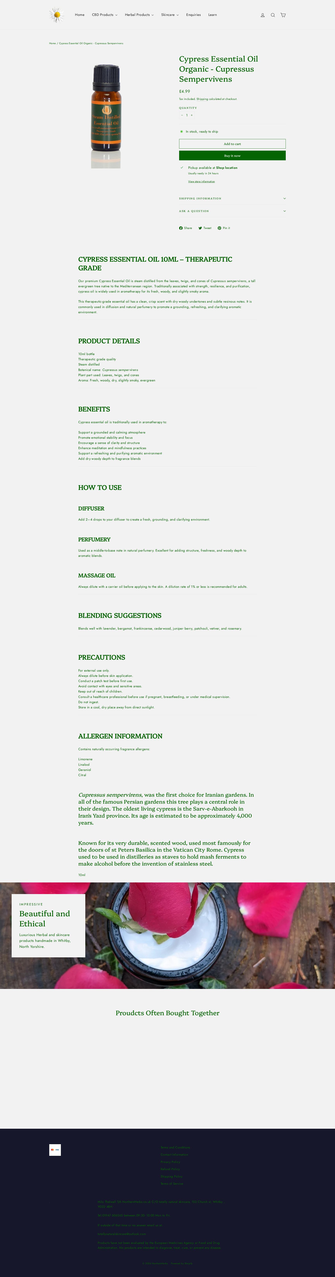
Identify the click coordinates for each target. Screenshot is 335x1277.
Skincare (168, 14)
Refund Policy (170, 1169)
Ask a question (194, 211)
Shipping (202, 99)
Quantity (188, 107)
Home (79, 14)
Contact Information (174, 1154)
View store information (201, 181)
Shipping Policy (171, 1176)
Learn (212, 14)
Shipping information (200, 198)
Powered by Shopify (182, 1263)
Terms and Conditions (175, 1147)
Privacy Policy (170, 1162)
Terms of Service (172, 1183)
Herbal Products (138, 14)
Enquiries (193, 14)
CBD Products (103, 14)
